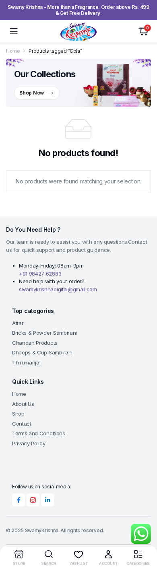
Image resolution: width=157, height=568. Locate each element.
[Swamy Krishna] (78, 31)
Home (13, 51)
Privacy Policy (28, 443)
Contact (21, 423)
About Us (23, 404)
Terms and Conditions (38, 433)
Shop (18, 413)
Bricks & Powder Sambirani (44, 332)
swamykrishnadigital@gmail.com (58, 289)
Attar (17, 323)
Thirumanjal (26, 362)
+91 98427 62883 (40, 273)
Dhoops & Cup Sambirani (42, 352)
